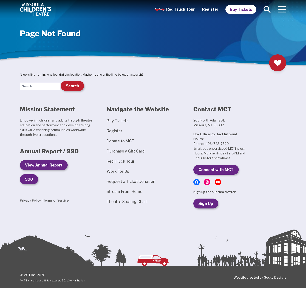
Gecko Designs (275, 277)
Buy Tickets (241, 9)
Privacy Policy (30, 200)
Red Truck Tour (180, 9)
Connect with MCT (216, 169)
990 (29, 179)
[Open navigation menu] (282, 9)
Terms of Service (56, 200)
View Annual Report (44, 165)
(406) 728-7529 (217, 144)
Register (210, 9)
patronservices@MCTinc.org (224, 148)
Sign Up (206, 203)
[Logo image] (35, 9)
